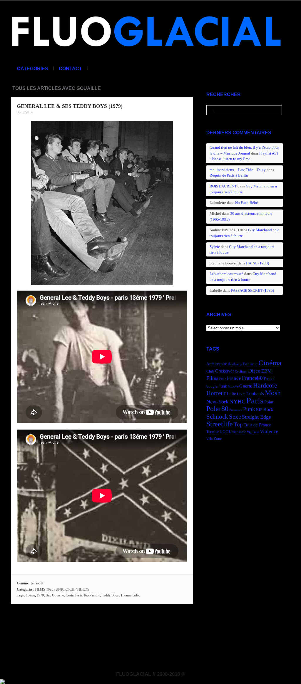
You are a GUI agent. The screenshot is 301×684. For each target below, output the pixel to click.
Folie (222, 378)
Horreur (216, 393)
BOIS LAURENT (223, 186)
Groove (233, 386)
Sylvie (215, 246)
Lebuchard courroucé (226, 273)
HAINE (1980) (257, 263)
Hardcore (265, 385)
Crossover (224, 370)
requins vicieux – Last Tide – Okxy (238, 169)
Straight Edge (256, 417)
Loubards (255, 393)
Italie (231, 393)
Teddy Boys (110, 595)
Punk (249, 409)
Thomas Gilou (131, 595)
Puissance (235, 410)
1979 (40, 595)
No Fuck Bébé (246, 202)
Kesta (69, 595)
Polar (269, 401)
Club (210, 371)
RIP (259, 409)
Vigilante (253, 432)
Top (238, 424)
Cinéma (269, 363)
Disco (254, 371)
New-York (217, 402)
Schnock (217, 416)
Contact (70, 68)
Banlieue (250, 364)
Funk (222, 386)
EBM (266, 370)
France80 (252, 378)
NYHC (237, 401)
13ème (30, 595)
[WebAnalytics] (2, 680)
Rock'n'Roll (92, 595)
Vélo (209, 438)
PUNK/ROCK (63, 589)
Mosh (273, 393)
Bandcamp (235, 364)
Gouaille (58, 595)
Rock (268, 409)
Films (212, 378)
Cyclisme (241, 371)
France (234, 378)
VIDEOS (82, 589)
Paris (78, 595)
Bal (48, 595)
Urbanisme (237, 432)
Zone (218, 439)
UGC (224, 431)
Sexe (235, 416)
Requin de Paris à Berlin (229, 175)
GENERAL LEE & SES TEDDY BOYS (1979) (70, 106)
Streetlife (219, 424)
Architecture (216, 364)
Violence (269, 431)
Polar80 (217, 409)
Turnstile (212, 432)
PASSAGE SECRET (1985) (252, 290)
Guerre (245, 386)
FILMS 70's (43, 589)
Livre (241, 394)
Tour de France (257, 424)
